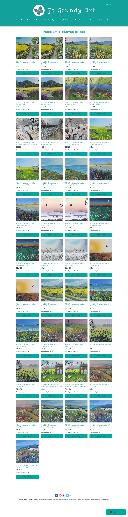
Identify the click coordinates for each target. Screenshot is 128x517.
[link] (108, 4)
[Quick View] (76, 48)
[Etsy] (70, 495)
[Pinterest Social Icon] (63, 495)
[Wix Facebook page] (56, 495)
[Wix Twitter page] (67, 495)
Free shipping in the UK (22, 69)
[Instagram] (60, 495)
